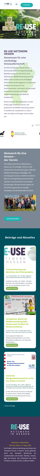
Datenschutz (24, 442)
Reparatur (8, 332)
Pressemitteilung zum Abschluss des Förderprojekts (19, 270)
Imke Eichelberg (12, 276)
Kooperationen (10, 386)
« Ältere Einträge (9, 406)
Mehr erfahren (13, 219)
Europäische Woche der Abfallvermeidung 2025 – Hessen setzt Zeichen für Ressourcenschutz (17, 323)
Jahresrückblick (10, 277)
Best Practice (27, 330)
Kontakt (26, 5)
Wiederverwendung (27, 332)
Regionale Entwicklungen (15, 388)
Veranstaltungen (16, 332)
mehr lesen (12, 288)
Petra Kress (11, 330)
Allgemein (28, 276)
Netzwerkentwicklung (21, 277)
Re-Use (29, 277)
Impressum (15, 442)
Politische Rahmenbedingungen (23, 386)
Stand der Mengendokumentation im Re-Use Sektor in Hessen (20, 378)
